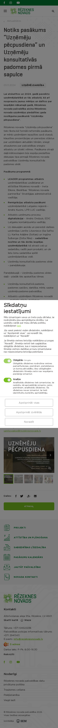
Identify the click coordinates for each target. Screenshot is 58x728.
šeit (19, 326)
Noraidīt (29, 422)
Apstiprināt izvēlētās (29, 412)
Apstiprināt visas (29, 403)
